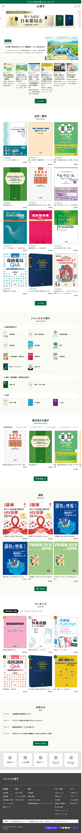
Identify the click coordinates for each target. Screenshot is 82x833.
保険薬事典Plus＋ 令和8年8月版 (37, 248)
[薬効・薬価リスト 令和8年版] (66, 671)
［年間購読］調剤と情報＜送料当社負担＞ (65, 536)
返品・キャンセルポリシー (61, 821)
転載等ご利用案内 (60, 803)
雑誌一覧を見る (40, 588)
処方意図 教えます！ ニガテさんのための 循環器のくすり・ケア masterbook (66, 292)
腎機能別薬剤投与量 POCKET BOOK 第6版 (39, 205)
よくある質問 (25, 762)
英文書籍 (37, 402)
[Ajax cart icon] (79, 6)
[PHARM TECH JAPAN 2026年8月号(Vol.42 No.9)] (66, 558)
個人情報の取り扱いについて (18, 821)
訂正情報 (57, 800)
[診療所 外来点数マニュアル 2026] (40, 631)
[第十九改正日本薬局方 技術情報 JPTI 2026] (40, 270)
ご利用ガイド (10, 762)
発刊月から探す (20, 800)
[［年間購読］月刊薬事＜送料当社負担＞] (15, 517)
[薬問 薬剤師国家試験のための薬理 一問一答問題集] (66, 139)
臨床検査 (37, 345)
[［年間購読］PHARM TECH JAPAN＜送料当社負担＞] (40, 558)
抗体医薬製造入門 (7, 205)
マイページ (73, 796)
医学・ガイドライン (15, 366)
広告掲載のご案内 (8, 800)
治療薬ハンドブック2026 (60, 649)
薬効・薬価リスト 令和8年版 (61, 688)
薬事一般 (12, 384)
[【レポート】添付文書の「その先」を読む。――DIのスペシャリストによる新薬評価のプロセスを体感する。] (34, 67)
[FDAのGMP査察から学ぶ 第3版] (66, 227)
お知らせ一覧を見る (41, 743)
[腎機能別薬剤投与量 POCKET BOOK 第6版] (40, 184)
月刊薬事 (30, 793)
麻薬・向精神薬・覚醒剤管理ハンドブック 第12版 (40, 161)
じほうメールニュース (56, 762)
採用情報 (5, 796)
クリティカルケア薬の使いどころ (11, 160)
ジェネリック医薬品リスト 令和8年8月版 (14, 248)
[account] (76, 6)
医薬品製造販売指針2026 (9, 649)
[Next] (76, 450)
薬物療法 (12, 345)
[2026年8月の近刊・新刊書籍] (72, 67)
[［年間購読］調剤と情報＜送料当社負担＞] (66, 517)
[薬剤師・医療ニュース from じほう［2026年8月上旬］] (59, 67)
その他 (61, 402)
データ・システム (8, 803)
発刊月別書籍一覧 (40, 478)
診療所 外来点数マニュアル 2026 (36, 649)
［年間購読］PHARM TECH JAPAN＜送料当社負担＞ (40, 577)
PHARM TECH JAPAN (34, 800)
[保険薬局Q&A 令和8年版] (15, 270)
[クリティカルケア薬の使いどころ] (15, 139)
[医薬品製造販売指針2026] (15, 631)
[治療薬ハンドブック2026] (66, 631)
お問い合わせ (74, 803)
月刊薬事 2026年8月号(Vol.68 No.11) (38, 536)
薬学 (60, 345)
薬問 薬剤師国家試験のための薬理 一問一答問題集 (66, 161)
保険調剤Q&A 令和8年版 (9, 688)
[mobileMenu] (3, 6)
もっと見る (40, 101)
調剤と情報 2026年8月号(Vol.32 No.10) (13, 576)
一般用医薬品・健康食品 (17, 356)
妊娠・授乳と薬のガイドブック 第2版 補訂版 (66, 205)
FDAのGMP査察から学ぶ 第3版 (62, 248)
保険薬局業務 (63, 334)
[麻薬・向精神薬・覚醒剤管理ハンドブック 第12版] (40, 139)
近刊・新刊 (18, 793)
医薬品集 (12, 334)
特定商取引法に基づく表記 (35, 821)
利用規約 (6, 821)
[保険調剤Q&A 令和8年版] (15, 671)
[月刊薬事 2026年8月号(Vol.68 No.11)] (40, 517)
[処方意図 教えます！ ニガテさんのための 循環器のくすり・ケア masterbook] (66, 270)
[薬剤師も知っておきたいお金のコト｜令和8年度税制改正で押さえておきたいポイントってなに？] (47, 67)
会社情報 (5, 793)
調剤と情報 (31, 796)
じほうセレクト (59, 793)
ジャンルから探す (20, 796)
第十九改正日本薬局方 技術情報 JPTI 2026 (39, 291)
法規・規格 (13, 402)
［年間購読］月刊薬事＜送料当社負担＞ (13, 536)
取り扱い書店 (59, 807)
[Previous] (4, 450)
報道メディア (7, 807)
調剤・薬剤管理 (39, 334)
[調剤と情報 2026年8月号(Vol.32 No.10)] (15, 558)
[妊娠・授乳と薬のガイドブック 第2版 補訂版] (66, 184)
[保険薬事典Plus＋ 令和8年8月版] (40, 227)
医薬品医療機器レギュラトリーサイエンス (40, 803)
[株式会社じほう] (41, 6)
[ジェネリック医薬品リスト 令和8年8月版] (15, 227)
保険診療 (37, 356)
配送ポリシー (41, 762)
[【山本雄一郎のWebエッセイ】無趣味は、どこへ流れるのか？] (61, 48)
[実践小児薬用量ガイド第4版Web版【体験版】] (9, 67)
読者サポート (59, 796)
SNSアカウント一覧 (71, 762)
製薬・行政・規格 (40, 384)
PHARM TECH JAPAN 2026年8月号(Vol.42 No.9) (65, 577)
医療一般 (37, 366)
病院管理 (62, 356)
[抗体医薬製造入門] (15, 184)
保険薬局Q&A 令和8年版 (9, 291)
